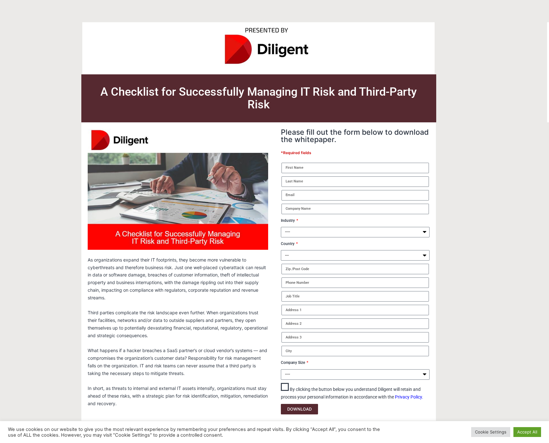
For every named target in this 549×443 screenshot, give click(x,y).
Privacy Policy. (409, 396)
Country (288, 244)
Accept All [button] (527, 431)
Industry (288, 220)
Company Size (293, 362)
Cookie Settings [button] (490, 431)
